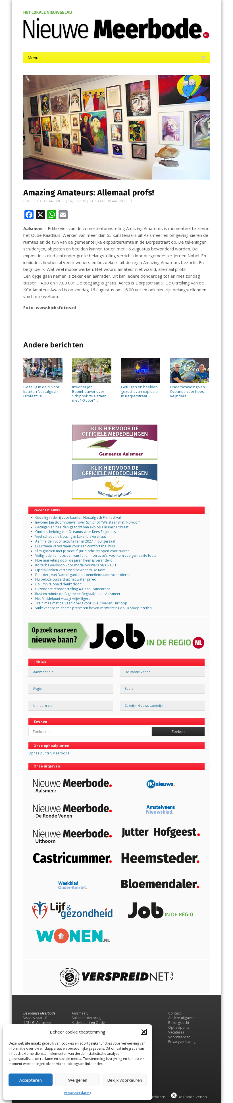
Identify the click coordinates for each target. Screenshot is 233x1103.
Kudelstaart (81, 1022)
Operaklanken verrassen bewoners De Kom (70, 570)
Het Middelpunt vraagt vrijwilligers (62, 598)
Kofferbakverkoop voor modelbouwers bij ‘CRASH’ (75, 565)
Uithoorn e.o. (43, 705)
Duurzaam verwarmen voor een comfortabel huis (75, 546)
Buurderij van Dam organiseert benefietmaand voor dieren (82, 574)
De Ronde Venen (138, 672)
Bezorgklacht (178, 1022)
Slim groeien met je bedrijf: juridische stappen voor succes (82, 551)
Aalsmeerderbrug (86, 1017)
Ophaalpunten (180, 1027)
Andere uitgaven (181, 1017)
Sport (129, 688)
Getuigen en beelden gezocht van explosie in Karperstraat (139, 391)
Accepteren (30, 1080)
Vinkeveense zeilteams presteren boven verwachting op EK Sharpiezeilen (93, 608)
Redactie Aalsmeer (49, 201)
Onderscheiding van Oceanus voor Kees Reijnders (187, 391)
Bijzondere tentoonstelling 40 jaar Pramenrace (72, 589)
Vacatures (176, 1032)
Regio (37, 688)
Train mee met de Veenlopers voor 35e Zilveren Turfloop (81, 603)
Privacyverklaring (77, 1093)
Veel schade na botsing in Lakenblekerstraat (70, 536)
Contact (174, 1013)
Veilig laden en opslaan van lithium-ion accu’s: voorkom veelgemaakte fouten (97, 555)
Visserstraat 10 (35, 1017)
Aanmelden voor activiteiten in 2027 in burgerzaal (75, 541)
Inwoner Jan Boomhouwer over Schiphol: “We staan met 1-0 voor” (89, 393)
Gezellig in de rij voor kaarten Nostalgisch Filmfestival (41, 391)
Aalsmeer (79, 1013)
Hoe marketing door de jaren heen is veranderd (74, 560)
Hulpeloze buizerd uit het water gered (65, 579)
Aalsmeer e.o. (123, 201)
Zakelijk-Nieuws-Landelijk (144, 705)
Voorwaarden (179, 1037)
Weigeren (77, 1080)
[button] (144, 1032)
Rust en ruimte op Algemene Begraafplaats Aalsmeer (77, 593)
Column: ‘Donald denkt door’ (58, 584)
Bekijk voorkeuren (124, 1080)
